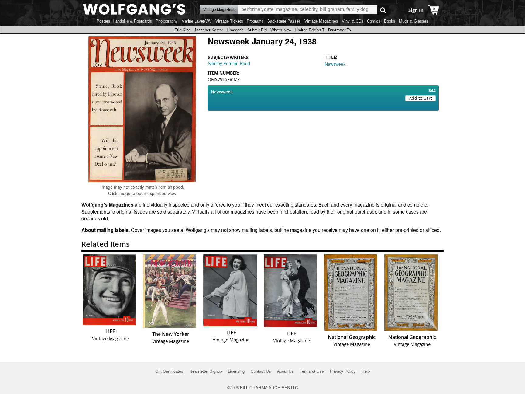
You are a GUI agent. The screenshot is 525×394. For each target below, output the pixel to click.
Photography (167, 21)
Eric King (182, 30)
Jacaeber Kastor (208, 30)
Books (389, 21)
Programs (255, 21)
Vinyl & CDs (352, 21)
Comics (373, 21)
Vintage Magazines (321, 21)
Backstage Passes (284, 21)
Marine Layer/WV (196, 21)
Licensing (236, 371)
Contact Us (261, 371)
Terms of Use (312, 371)
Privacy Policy (342, 371)
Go (383, 10)
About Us (285, 371)
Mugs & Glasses (413, 21)
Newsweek (335, 64)
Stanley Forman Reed (229, 63)
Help (366, 371)
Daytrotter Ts (339, 30)
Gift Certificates (169, 371)
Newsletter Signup (205, 371)
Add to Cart (420, 98)
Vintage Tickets (229, 21)
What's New (280, 30)
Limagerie (235, 30)
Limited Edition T (309, 30)
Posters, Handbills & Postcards (124, 21)
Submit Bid (257, 30)
